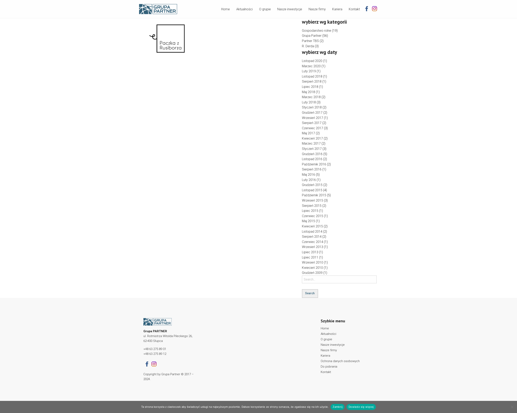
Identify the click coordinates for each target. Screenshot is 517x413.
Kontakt (354, 9)
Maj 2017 (308, 133)
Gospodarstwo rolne (316, 31)
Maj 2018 (308, 92)
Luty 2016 (309, 180)
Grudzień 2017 (312, 113)
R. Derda (308, 46)
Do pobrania (329, 366)
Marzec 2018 (311, 97)
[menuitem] (225, 8)
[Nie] (512, 407)
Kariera (337, 9)
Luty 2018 (309, 102)
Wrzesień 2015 (312, 200)
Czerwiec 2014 (312, 242)
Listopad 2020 (312, 61)
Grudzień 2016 (312, 154)
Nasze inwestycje (289, 9)
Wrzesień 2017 (312, 118)
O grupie (265, 9)
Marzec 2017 (311, 143)
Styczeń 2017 (312, 149)
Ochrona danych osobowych (340, 361)
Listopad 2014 (312, 231)
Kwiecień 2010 (312, 268)
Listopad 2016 (312, 159)
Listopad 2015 (312, 190)
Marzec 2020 (311, 66)
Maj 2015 (308, 221)
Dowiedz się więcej (361, 406)
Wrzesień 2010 (312, 262)
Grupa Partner (312, 36)
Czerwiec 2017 (312, 128)
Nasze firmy (317, 9)
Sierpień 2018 (312, 81)
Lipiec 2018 (310, 87)
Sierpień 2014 (312, 237)
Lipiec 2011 (310, 257)
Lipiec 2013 (310, 252)
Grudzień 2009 (312, 273)
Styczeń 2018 (312, 107)
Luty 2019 (309, 71)
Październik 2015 (314, 195)
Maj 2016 (308, 175)
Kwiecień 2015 (312, 226)
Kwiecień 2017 (312, 138)
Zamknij (338, 406)
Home (225, 9)
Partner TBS (310, 41)
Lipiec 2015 (310, 211)
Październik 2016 (314, 164)
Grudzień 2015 (312, 185)
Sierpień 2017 (312, 123)
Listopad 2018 (312, 76)
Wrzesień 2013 (312, 247)
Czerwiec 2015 (312, 216)
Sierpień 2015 (312, 206)
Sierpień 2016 (312, 169)
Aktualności (244, 9)
